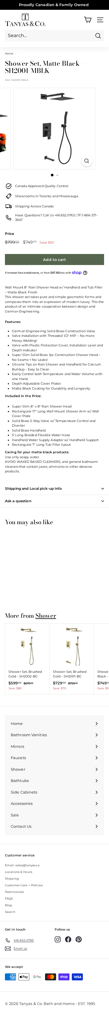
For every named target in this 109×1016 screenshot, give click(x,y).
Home (9, 53)
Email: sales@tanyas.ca (22, 865)
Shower (45, 615)
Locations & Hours (18, 872)
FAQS (9, 898)
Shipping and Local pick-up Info (33, 488)
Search (10, 912)
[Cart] (87, 19)
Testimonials (14, 892)
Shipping (12, 878)
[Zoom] (86, 161)
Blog (8, 905)
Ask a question (18, 501)
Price (9, 233)
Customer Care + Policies (24, 885)
